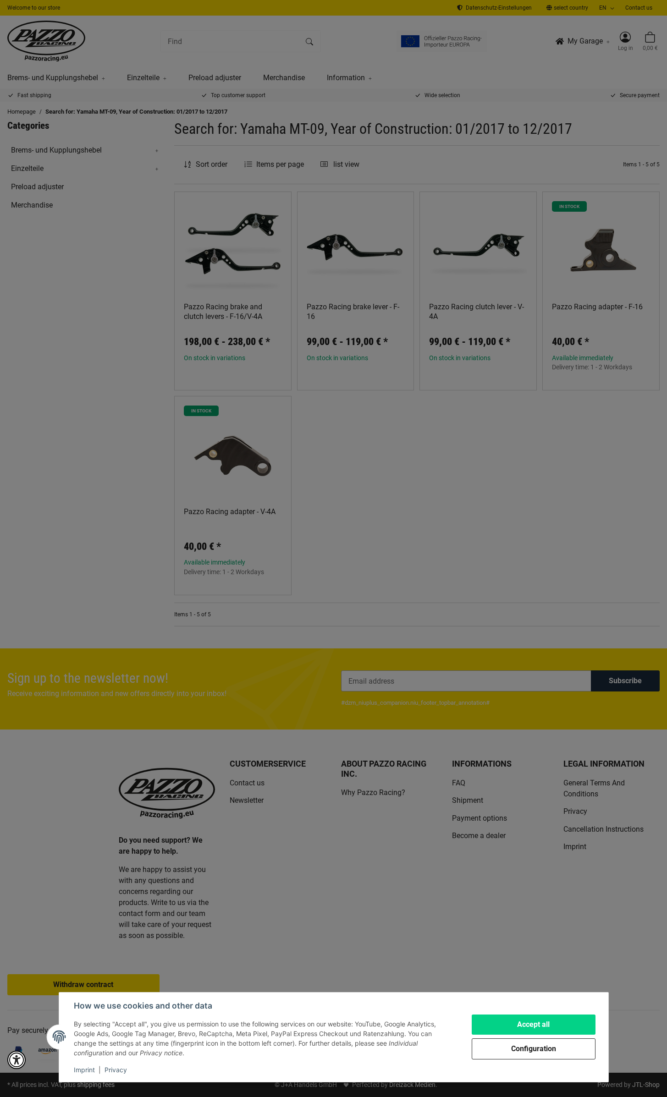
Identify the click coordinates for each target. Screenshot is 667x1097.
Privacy (116, 1070)
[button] (16, 1060)
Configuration (533, 1048)
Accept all (533, 1024)
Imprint (84, 1070)
